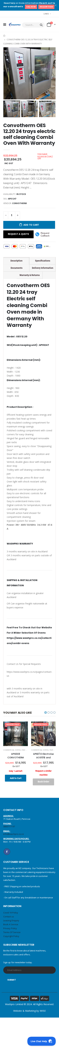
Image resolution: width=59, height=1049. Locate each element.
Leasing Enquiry (11, 920)
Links (46, 13)
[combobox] (33, 25)
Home (4, 35)
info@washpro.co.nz (13, 834)
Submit (11, 979)
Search (41, 25)
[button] (45, 712)
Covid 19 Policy (10, 912)
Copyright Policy (11, 936)
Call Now (31, 7)
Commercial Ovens (12, 750)
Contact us (8, 916)
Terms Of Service (11, 932)
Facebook (7, 851)
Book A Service (10, 924)
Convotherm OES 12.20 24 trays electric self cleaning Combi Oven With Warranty (29, 134)
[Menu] (4, 24)
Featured (53, 750)
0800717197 (9, 826)
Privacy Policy (10, 928)
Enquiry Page (46, 7)
